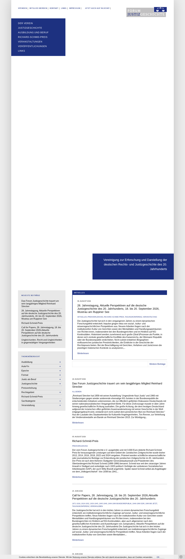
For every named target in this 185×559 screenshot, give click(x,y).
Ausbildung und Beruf (33, 32)
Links (63, 8)
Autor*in (25, 366)
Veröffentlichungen (32, 46)
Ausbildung (26, 362)
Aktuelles (82, 317)
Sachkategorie (28, 401)
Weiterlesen (83, 353)
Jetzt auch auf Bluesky (97, 8)
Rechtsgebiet (27, 392)
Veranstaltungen (30, 42)
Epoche (25, 371)
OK (158, 557)
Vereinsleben (96, 506)
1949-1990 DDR (138, 504)
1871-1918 (76, 504)
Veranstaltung (150, 317)
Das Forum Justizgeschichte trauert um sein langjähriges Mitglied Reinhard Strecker (40, 303)
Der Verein (25, 23)
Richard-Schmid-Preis (33, 37)
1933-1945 (94, 504)
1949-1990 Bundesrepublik (120, 504)
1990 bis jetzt (151, 504)
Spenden (22, 8)
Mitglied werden (38, 8)
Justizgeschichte (30, 28)
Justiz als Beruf (28, 379)
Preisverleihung (95, 317)
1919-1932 (85, 504)
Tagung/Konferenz (133, 317)
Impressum (74, 8)
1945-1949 (103, 504)
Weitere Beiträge (157, 364)
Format (24, 375)
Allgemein (77, 392)
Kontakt (54, 8)
